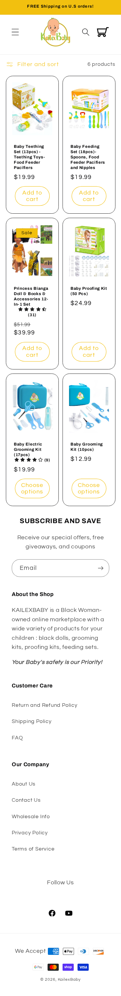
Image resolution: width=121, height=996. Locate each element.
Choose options (32, 488)
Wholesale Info (31, 816)
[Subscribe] (100, 568)
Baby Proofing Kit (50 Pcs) (88, 291)
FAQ (17, 738)
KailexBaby (69, 979)
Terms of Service (33, 849)
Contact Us (26, 800)
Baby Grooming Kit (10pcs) (86, 447)
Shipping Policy (32, 721)
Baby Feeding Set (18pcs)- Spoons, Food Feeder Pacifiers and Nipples (87, 157)
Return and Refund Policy (45, 705)
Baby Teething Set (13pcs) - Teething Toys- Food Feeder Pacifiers (29, 157)
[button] (15, 32)
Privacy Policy (30, 833)
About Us (24, 784)
